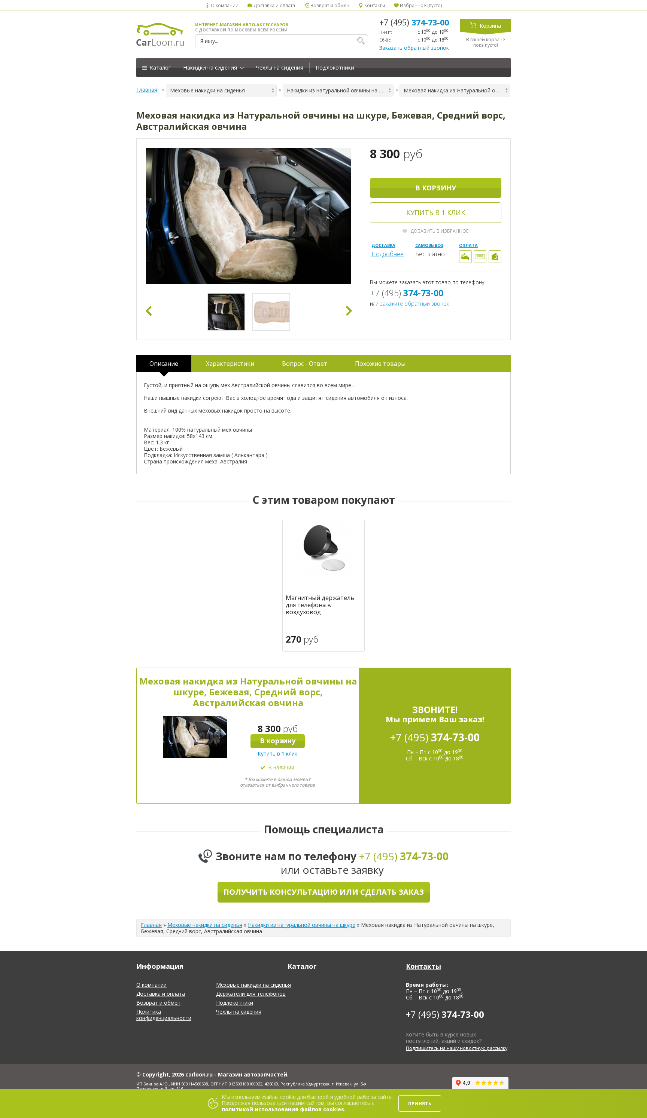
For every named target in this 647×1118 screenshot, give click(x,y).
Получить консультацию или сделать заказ (324, 892)
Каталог (159, 67)
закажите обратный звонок (414, 303)
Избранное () (420, 5)
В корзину (435, 187)
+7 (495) (414, 22)
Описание (163, 363)
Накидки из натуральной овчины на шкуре (301, 924)
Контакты (374, 5)
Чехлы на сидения (279, 67)
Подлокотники (335, 67)
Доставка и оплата (273, 5)
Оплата (468, 245)
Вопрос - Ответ (304, 363)
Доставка (383, 245)
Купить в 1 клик (435, 212)
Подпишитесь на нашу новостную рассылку (456, 1048)
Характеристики (230, 363)
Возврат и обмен (329, 5)
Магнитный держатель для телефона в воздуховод (320, 605)
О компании (224, 5)
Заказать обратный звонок (414, 47)
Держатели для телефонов (251, 993)
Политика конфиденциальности (163, 1014)
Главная (146, 89)
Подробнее (387, 254)
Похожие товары (380, 363)
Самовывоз (429, 245)
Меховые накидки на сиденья (204, 924)
